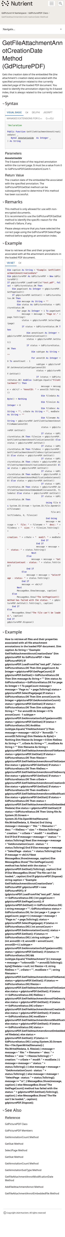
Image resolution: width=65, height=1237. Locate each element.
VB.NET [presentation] (11, 262)
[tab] (14, 112)
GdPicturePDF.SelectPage (46, 232)
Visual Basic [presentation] (14, 112)
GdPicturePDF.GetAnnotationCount (28, 169)
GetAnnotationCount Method (22, 1137)
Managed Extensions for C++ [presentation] (24, 118)
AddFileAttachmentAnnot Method (24, 1186)
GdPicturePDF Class (38, 13)
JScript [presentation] (47, 112)
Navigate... (9, 29)
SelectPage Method (16, 1150)
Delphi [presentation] (36, 112)
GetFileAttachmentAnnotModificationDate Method (29, 1178)
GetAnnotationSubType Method (23, 1170)
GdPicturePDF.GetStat (17, 187)
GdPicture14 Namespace (14, 13)
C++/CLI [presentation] (50, 118)
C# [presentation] (26, 112)
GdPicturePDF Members (19, 1130)
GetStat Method (14, 1143)
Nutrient (25, 1212)
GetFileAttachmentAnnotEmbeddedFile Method (32, 1193)
